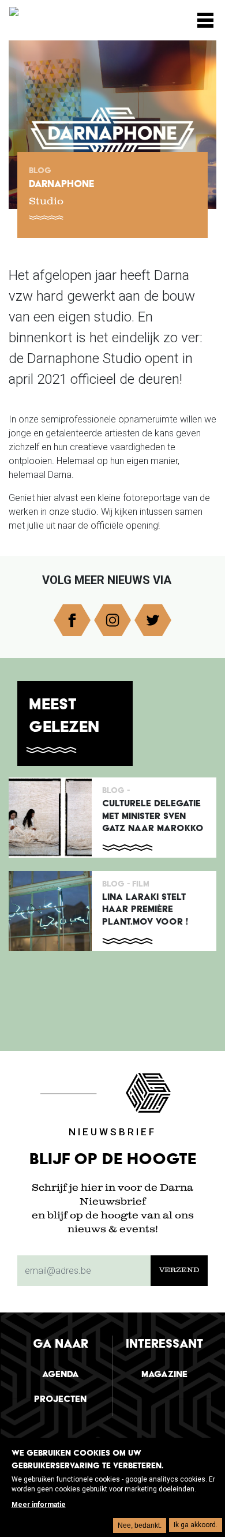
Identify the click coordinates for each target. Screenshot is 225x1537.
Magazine (164, 1373)
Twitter (152, 620)
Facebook (72, 620)
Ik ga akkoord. (195, 1525)
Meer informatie (39, 1505)
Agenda (60, 1373)
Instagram (112, 620)
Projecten (60, 1398)
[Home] (67, 15)
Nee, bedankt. (140, 1525)
